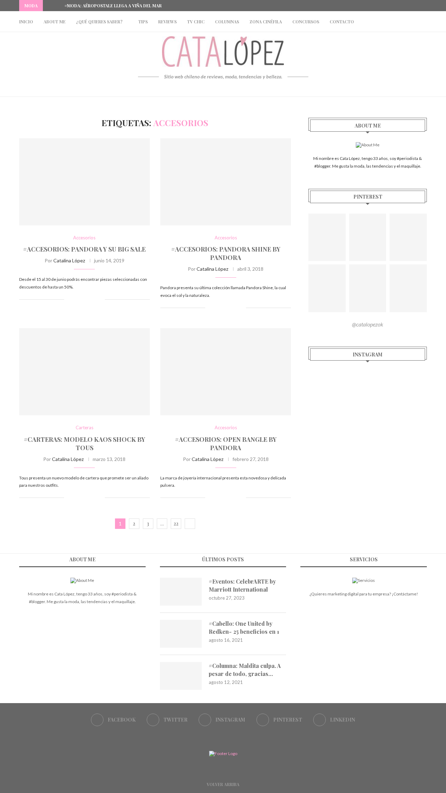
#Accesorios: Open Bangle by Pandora (226, 443)
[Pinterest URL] (327, 237)
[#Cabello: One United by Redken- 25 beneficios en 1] (181, 634)
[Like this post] (69, 299)
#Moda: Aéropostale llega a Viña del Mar (113, 5)
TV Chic (196, 21)
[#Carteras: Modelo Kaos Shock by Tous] (84, 371)
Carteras (84, 427)
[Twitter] (401, 5)
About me (55, 21)
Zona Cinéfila (265, 21)
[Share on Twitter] (85, 299)
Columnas (227, 21)
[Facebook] (393, 5)
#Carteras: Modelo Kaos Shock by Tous (84, 443)
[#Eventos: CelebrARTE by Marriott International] (181, 592)
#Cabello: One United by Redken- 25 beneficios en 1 (244, 627)
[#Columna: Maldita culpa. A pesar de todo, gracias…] (181, 676)
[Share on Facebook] (77, 299)
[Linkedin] (425, 5)
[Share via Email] (99, 299)
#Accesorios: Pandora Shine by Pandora (225, 253)
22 (176, 523)
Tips (143, 21)
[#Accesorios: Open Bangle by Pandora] (225, 371)
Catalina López (69, 260)
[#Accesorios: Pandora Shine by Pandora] (225, 181)
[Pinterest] (417, 5)
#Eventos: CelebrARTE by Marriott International (242, 585)
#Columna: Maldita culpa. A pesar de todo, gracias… (245, 669)
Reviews (167, 21)
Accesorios (84, 237)
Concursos (305, 21)
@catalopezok (367, 324)
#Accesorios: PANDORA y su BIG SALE (84, 249)
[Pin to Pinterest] (92, 299)
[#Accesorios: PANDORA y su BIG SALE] (84, 181)
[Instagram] (409, 5)
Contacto (342, 21)
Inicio (26, 21)
